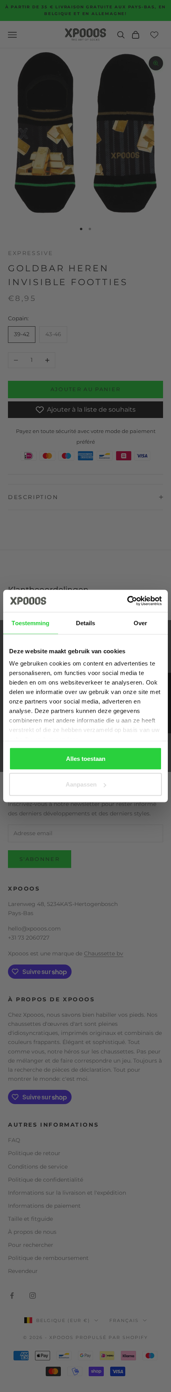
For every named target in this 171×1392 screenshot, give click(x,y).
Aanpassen (81, 784)
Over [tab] (140, 622)
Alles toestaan (85, 758)
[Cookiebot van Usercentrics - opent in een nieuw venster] (127, 601)
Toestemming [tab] (30, 622)
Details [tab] (85, 622)
